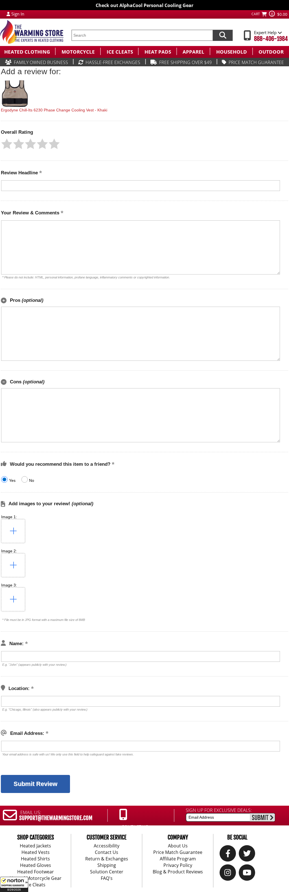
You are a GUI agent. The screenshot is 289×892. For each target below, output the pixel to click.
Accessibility (106, 846)
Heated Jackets (35, 846)
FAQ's (107, 878)
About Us (178, 846)
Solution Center (106, 872)
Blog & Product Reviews (178, 872)
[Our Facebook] (227, 855)
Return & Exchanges (106, 859)
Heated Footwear (35, 872)
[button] (14, 884)
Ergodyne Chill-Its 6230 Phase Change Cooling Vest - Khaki (54, 110)
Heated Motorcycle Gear (36, 878)
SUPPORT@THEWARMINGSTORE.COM (55, 818)
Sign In (17, 14)
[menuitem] (27, 51)
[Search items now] (223, 35)
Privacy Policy (177, 865)
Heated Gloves (35, 865)
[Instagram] (227, 874)
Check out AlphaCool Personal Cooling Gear (144, 5)
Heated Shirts (35, 859)
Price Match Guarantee (177, 852)
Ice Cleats (35, 885)
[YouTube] (247, 874)
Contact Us (106, 852)
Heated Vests (35, 852)
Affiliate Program (178, 859)
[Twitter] (247, 855)
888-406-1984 (271, 38)
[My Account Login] (8, 14)
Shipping (106, 865)
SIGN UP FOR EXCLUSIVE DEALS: (219, 810)
